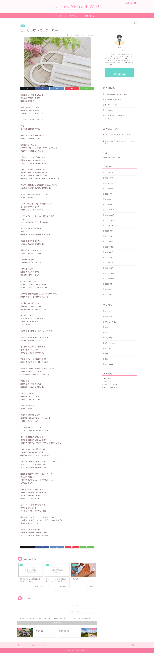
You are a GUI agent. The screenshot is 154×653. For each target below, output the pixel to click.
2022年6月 (109, 242)
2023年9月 (109, 226)
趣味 (106, 359)
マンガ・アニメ (111, 322)
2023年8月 (109, 231)
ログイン (107, 379)
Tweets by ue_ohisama (111, 157)
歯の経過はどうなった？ (113, 100)
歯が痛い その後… (112, 105)
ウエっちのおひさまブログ (77, 7)
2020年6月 (109, 284)
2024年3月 (109, 199)
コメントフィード (111, 384)
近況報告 (108, 348)
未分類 (107, 311)
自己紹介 (108, 317)
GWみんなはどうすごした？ (115, 135)
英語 (106, 327)
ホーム (62, 16)
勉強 (106, 354)
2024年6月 (109, 189)
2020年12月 (110, 273)
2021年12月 (110, 247)
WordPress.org (110, 387)
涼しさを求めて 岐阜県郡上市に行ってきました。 (120, 116)
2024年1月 (109, 204)
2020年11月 (110, 279)
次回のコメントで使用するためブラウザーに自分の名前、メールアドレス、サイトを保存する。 (56, 619)
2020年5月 (109, 289)
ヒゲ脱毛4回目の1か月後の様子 (116, 94)
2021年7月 (109, 257)
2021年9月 (109, 252)
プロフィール (74, 16)
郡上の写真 (109, 110)
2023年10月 (110, 220)
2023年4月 (109, 236)
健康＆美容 (109, 364)
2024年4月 (109, 194)
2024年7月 (109, 183)
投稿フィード (109, 382)
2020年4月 (109, 294)
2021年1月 (109, 268)
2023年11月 (110, 215)
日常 (22, 26)
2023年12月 (110, 210)
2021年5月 (109, 263)
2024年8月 (109, 178)
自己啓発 (108, 338)
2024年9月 (109, 173)
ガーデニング (110, 343)
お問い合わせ (89, 16)
